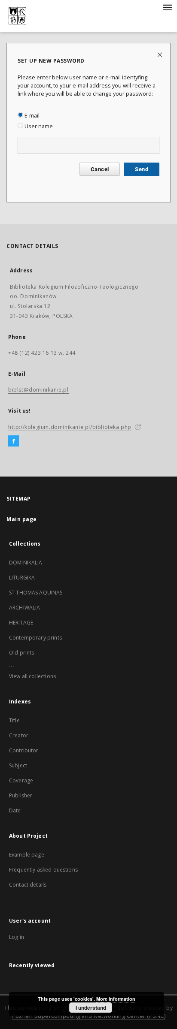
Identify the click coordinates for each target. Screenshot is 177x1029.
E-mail (31, 115)
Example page (26, 854)
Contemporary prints (35, 637)
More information (115, 999)
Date (15, 810)
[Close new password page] (160, 54)
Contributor (24, 750)
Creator (18, 735)
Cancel (100, 169)
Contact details (27, 884)
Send (141, 169)
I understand (91, 1007)
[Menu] (167, 7)
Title (14, 720)
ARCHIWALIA (24, 607)
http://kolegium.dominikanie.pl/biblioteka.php (69, 427)
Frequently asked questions (43, 869)
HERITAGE (21, 622)
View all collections (32, 676)
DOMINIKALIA (26, 562)
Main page (21, 519)
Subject (18, 765)
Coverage (21, 780)
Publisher (20, 795)
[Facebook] (13, 441)
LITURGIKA (22, 577)
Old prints (21, 652)
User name (38, 126)
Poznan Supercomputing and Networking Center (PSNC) (88, 1016)
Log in (16, 937)
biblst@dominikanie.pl (38, 389)
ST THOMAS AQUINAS (36, 592)
